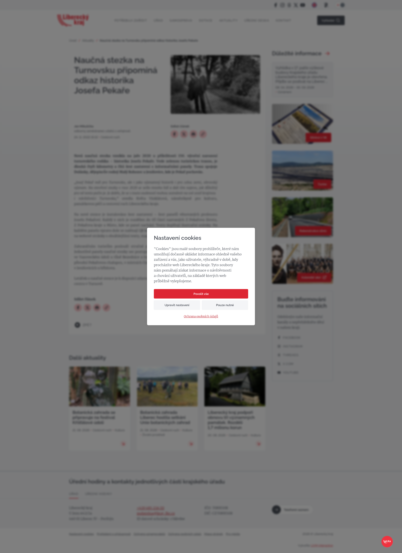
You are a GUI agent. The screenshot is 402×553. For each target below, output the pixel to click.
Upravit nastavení (177, 305)
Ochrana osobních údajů (201, 316)
